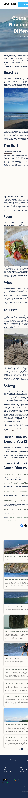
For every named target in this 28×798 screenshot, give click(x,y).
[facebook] (22, 760)
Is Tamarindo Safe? (9, 431)
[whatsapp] (16, 760)
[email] (10, 760)
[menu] (25, 3)
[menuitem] (11, 767)
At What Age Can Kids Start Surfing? (16, 659)
